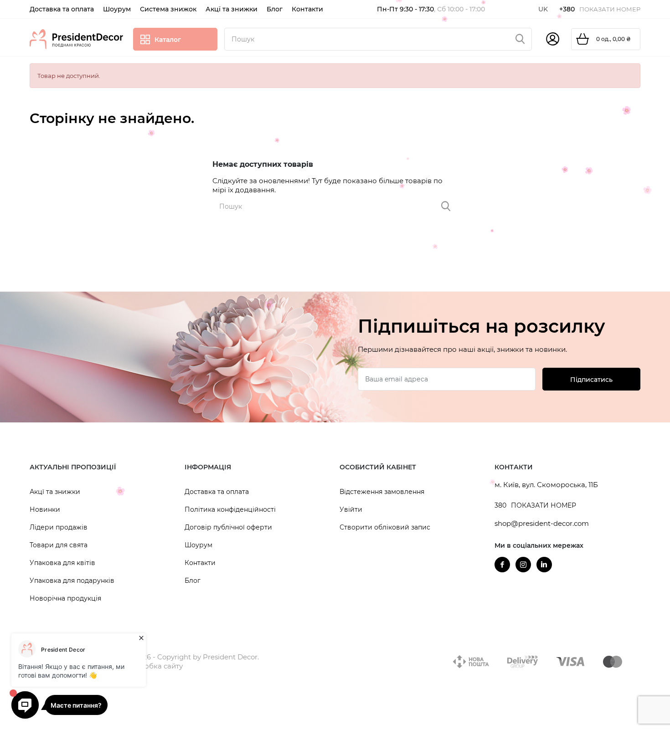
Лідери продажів (59, 527)
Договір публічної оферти (228, 527)
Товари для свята (59, 545)
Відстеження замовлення (382, 492)
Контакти (200, 563)
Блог (193, 580)
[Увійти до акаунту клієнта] (553, 39)
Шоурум (198, 545)
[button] (102, 467)
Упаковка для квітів (62, 563)
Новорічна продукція (65, 598)
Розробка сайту (155, 666)
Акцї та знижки (55, 492)
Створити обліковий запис (385, 527)
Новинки (45, 509)
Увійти (351, 509)
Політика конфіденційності (230, 509)
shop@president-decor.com (542, 523)
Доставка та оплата (217, 492)
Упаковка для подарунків (72, 580)
